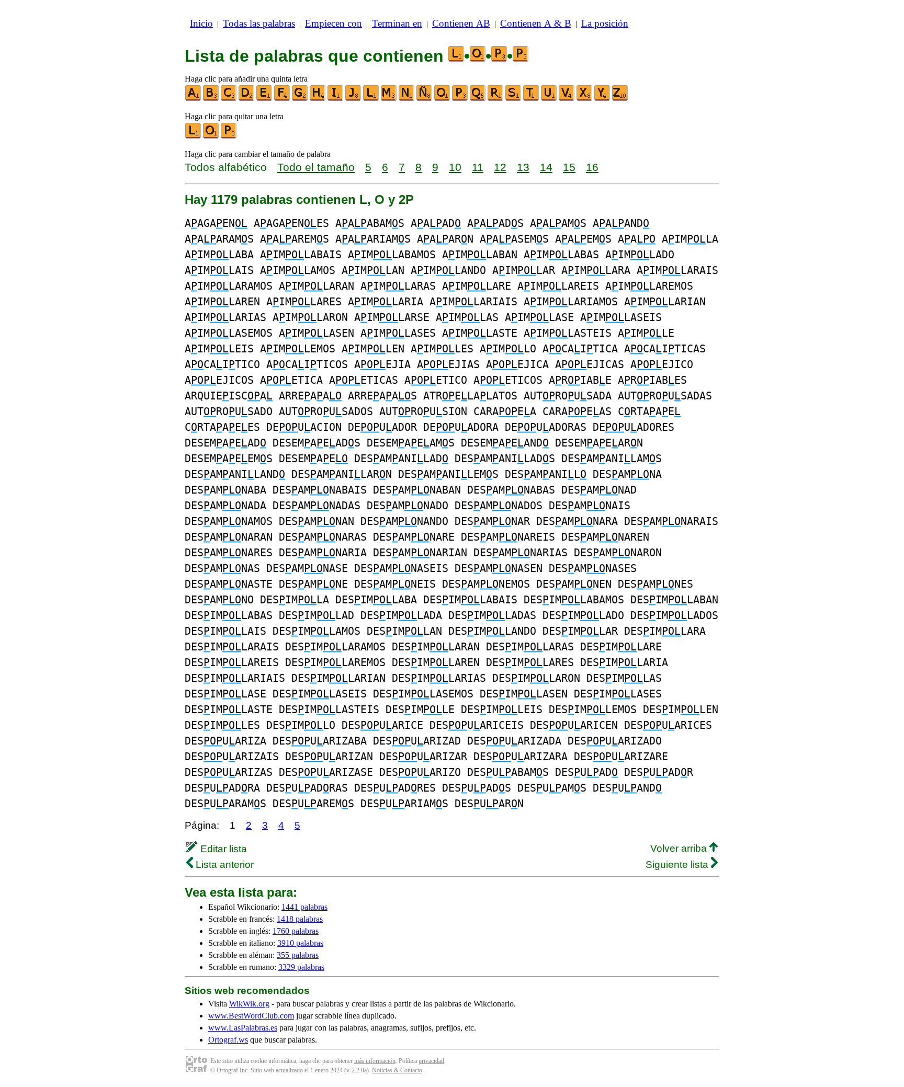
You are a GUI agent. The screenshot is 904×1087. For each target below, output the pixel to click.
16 (592, 167)
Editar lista (222, 848)
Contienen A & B (535, 23)
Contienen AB (461, 23)
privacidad (431, 1061)
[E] (265, 98)
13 (523, 167)
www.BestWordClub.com (251, 1015)
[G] (300, 98)
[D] (247, 98)
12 (500, 167)
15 (569, 167)
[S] (514, 98)
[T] (531, 98)
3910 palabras (300, 943)
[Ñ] (425, 98)
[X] (585, 98)
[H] (318, 98)
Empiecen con (333, 23)
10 (455, 167)
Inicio (201, 23)
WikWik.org (249, 1003)
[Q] (478, 98)
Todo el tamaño (316, 167)
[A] (193, 98)
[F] (282, 98)
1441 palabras (304, 906)
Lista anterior (223, 864)
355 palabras (298, 955)
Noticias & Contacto (397, 1070)
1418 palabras (300, 918)
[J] (354, 98)
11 (477, 167)
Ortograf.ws (228, 1039)
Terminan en (397, 23)
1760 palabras (296, 930)
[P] (460, 98)
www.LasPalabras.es (242, 1027)
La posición (604, 23)
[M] (389, 98)
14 (546, 167)
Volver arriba (679, 848)
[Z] (620, 98)
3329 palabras (301, 967)
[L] (371, 98)
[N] (407, 98)
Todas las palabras (259, 23)
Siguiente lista (678, 864)
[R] (496, 98)
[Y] (603, 98)
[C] (229, 98)
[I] (336, 98)
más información (375, 1061)
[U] (549, 98)
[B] (211, 98)
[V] (567, 98)
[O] (442, 98)
